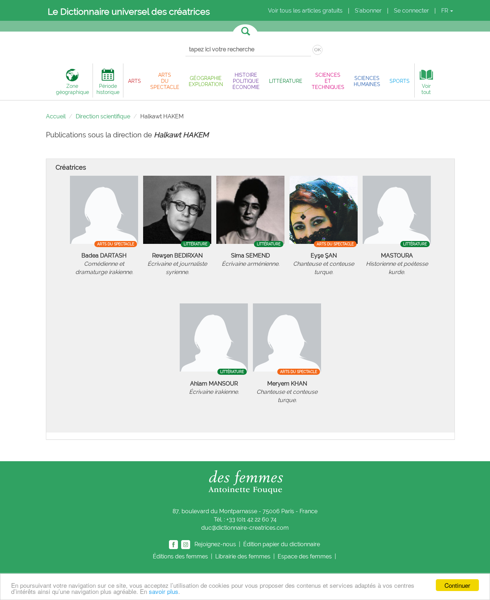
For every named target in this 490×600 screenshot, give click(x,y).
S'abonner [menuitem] (368, 10)
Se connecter (411, 10)
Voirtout (426, 89)
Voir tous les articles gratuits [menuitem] (305, 10)
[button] (134, 80)
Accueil (56, 116)
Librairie (242, 556)
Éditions (180, 556)
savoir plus (163, 591)
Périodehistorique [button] (107, 89)
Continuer (457, 585)
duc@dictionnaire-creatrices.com (245, 527)
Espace (305, 556)
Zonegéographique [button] (72, 89)
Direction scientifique (103, 116)
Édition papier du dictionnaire (282, 544)
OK (317, 49)
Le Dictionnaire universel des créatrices (129, 11)
